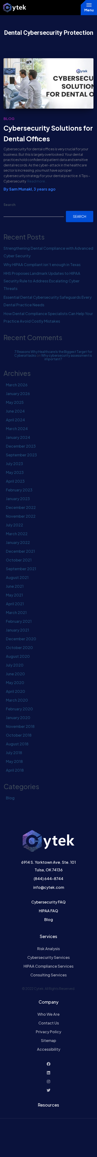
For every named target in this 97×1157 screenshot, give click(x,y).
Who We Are (48, 1014)
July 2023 (14, 463)
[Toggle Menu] (89, 4)
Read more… (37, 181)
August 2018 (17, 743)
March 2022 (17, 533)
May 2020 (15, 682)
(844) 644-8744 (48, 878)
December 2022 (21, 507)
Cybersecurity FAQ (48, 901)
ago (45, 189)
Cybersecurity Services (48, 957)
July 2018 (14, 752)
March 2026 (17, 384)
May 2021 (14, 594)
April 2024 (15, 419)
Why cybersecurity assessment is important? (66, 357)
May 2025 (15, 402)
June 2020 (15, 673)
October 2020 (19, 647)
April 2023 (15, 481)
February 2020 (19, 708)
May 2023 (15, 472)
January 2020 (18, 717)
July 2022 (14, 524)
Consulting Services (48, 974)
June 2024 (15, 411)
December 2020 (21, 638)
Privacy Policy (48, 1031)
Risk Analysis (48, 948)
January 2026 (18, 393)
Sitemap (48, 1040)
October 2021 (19, 559)
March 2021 (16, 612)
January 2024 (18, 437)
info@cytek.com (48, 887)
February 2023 (19, 489)
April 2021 (15, 603)
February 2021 (19, 621)
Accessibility (48, 1049)
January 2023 (18, 498)
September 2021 (21, 568)
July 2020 (15, 665)
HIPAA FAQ (48, 910)
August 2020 (18, 656)
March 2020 (17, 700)
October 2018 (19, 735)
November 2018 (20, 726)
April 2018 (15, 770)
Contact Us (48, 1022)
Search (10, 204)
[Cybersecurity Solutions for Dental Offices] (48, 83)
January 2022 (18, 542)
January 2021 (17, 629)
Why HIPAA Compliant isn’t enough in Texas (42, 264)
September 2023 (21, 454)
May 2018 (14, 761)
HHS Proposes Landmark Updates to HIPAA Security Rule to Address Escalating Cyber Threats (42, 281)
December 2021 (20, 551)
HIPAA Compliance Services (48, 966)
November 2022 (21, 516)
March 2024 (17, 428)
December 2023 (21, 446)
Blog (9, 118)
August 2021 (17, 577)
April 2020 (15, 691)
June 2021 (15, 586)
